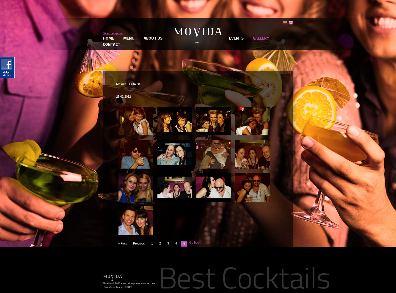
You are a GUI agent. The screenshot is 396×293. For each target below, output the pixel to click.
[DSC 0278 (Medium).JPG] (213, 175)
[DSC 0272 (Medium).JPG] (213, 142)
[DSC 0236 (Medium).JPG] (135, 108)
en (291, 22)
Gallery (261, 38)
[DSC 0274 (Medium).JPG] (252, 142)
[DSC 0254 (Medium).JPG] (213, 108)
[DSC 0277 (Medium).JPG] (174, 175)
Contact (111, 44)
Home (108, 38)
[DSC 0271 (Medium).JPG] (174, 142)
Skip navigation (113, 33)
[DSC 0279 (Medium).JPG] (252, 175)
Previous (139, 243)
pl (285, 22)
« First (122, 243)
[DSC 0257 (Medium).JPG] (252, 108)
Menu (129, 38)
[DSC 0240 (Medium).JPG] (174, 108)
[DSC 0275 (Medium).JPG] (135, 175)
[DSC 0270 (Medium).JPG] (135, 142)
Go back (195, 242)
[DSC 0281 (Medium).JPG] (135, 208)
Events (236, 38)
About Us (153, 38)
